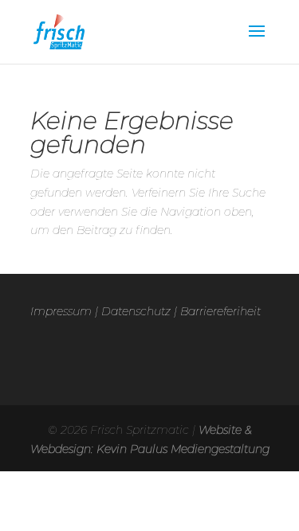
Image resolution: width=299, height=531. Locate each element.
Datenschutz (136, 311)
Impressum (61, 311)
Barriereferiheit (220, 311)
